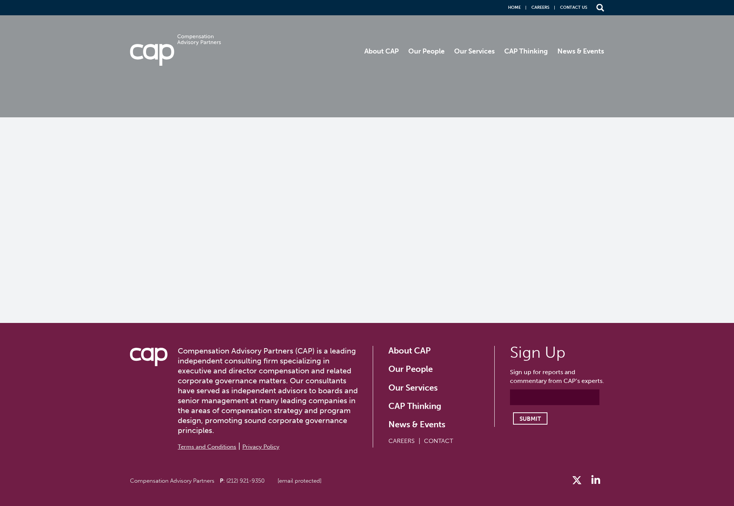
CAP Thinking (526, 51)
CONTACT (438, 440)
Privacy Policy (260, 446)
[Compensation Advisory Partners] (148, 357)
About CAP (381, 51)
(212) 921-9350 (245, 480)
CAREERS (401, 440)
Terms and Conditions (207, 446)
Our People (426, 51)
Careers (540, 7)
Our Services (474, 51)
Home (514, 7)
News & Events (580, 51)
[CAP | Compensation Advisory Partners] (175, 50)
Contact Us (573, 7)
